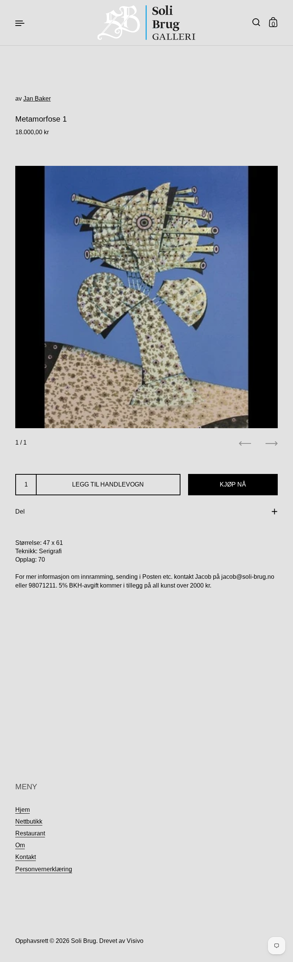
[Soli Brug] (147, 22)
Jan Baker (37, 98)
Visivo (135, 941)
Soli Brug (83, 941)
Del (20, 511)
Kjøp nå (233, 484)
